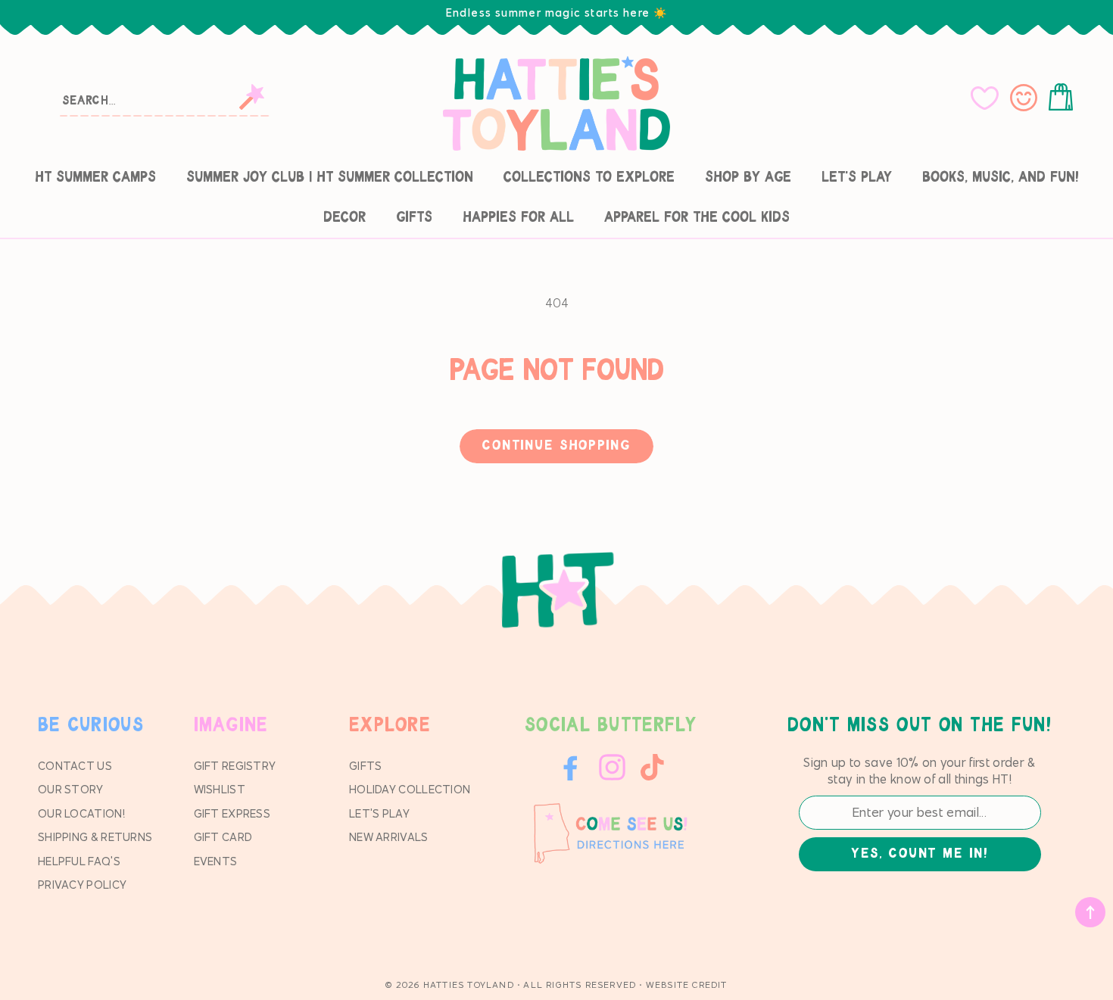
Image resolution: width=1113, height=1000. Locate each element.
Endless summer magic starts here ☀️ (557, 13)
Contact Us (75, 766)
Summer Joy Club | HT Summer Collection (329, 177)
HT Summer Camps (95, 177)
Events (216, 861)
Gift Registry (235, 766)
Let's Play (857, 177)
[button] (1064, 97)
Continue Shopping (556, 446)
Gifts (414, 217)
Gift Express (232, 813)
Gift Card (223, 837)
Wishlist (219, 789)
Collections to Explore (589, 177)
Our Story (71, 789)
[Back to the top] (1090, 912)
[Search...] (251, 97)
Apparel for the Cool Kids (697, 217)
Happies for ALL (518, 217)
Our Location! (81, 813)
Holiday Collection (409, 789)
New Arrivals (389, 837)
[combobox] (165, 100)
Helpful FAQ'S (79, 861)
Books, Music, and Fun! (1000, 177)
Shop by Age (748, 177)
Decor (344, 217)
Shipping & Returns (95, 837)
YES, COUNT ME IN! (919, 854)
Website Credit (687, 984)
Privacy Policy (82, 884)
